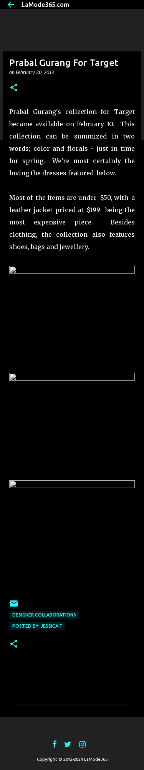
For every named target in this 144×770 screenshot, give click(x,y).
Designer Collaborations (44, 614)
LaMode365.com (45, 4)
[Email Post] (13, 606)
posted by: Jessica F (37, 625)
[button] (13, 88)
